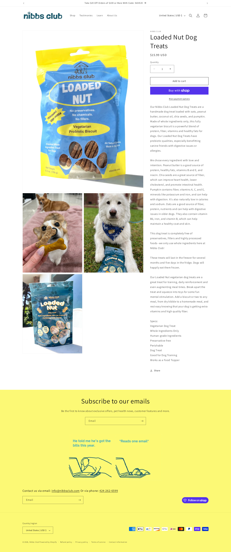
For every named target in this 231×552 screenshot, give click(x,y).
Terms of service (98, 542)
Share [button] (157, 370)
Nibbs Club (34, 542)
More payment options (179, 98)
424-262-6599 (108, 491)
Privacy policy (81, 542)
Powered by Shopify (48, 542)
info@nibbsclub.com (66, 491)
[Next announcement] (207, 3)
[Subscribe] (142, 421)
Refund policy (66, 542)
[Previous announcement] (23, 3)
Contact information (118, 542)
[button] (190, 15)
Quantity (154, 62)
